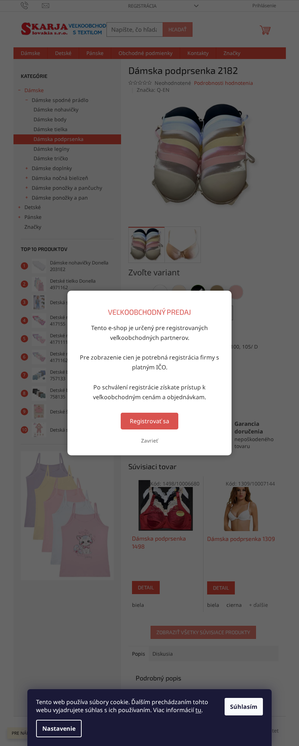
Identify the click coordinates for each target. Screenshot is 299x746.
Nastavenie (58, 729)
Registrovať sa (149, 421)
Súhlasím (243, 707)
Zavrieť (149, 440)
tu (198, 710)
